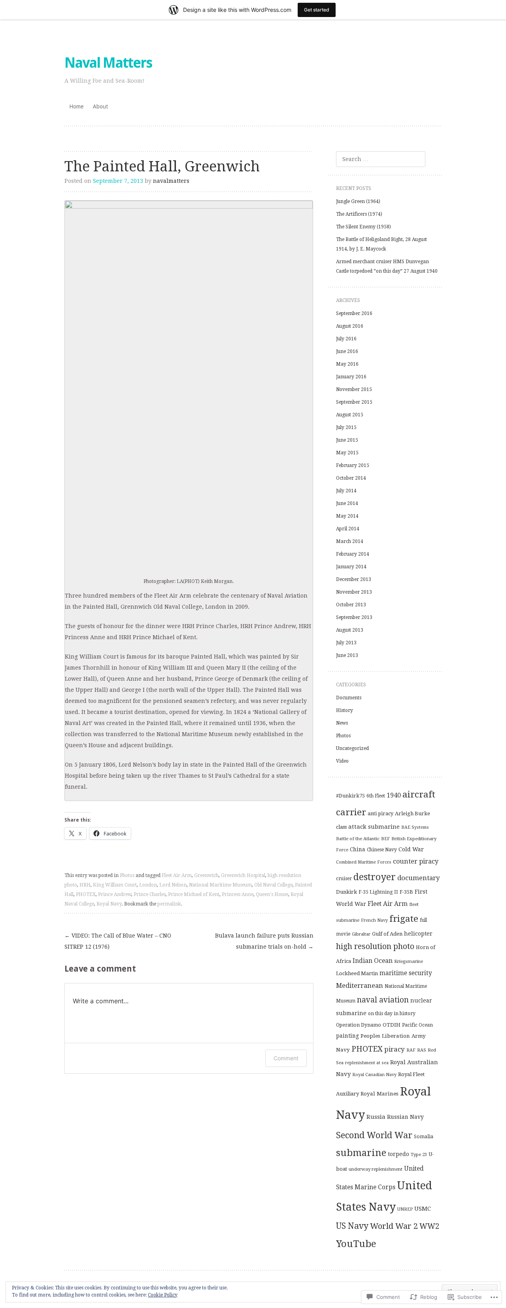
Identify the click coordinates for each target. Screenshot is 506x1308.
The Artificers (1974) (359, 214)
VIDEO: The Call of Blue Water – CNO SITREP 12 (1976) (117, 941)
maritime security (406, 973)
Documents (348, 698)
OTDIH (391, 1025)
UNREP (405, 1209)
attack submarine (374, 826)
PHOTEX (86, 894)
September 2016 (354, 313)
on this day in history (391, 1013)
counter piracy (415, 861)
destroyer (374, 877)
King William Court (115, 885)
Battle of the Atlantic (358, 838)
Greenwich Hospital (243, 875)
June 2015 (347, 440)
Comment (286, 1058)
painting (347, 1036)
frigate (403, 918)
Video (342, 761)
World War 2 (394, 1226)
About (100, 106)
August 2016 (349, 326)
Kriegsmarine (408, 961)
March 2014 (349, 541)
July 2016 (346, 339)
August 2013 (349, 630)
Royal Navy (109, 904)
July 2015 (346, 427)
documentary (418, 878)
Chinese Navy (382, 849)
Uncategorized (352, 748)
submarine (361, 1152)
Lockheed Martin (357, 973)
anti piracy (380, 813)
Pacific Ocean (417, 1025)
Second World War (374, 1135)
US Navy (352, 1226)
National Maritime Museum (220, 885)
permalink (169, 904)
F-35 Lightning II (378, 892)
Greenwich (206, 875)
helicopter (418, 933)
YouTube (356, 1243)
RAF (410, 1050)
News (342, 723)
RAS (421, 1050)
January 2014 (351, 567)
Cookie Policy (162, 1295)
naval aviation (383, 999)
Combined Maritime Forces (363, 862)
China (357, 849)
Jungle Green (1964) (358, 201)
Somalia (423, 1136)
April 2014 (347, 529)
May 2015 (347, 453)
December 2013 (353, 579)
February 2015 (352, 465)
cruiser (344, 878)
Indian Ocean (373, 960)
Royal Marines (379, 1093)
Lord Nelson (173, 885)
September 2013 (354, 617)
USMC (422, 1208)
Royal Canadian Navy (374, 1074)
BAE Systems (415, 827)
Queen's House (272, 894)
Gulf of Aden (387, 934)
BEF (385, 838)
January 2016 (351, 377)
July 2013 (346, 642)
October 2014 (351, 478)
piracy (394, 1049)
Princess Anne (237, 894)
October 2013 (351, 604)
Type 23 (419, 1154)
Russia (375, 1116)
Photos (127, 875)
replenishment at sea (367, 1062)
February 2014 (352, 554)
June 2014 (347, 503)
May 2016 (347, 364)
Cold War (411, 849)
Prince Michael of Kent (193, 894)
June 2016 (347, 351)
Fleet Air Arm (177, 875)
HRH (85, 885)
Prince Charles (150, 894)
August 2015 (349, 415)
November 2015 (354, 389)
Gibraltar (361, 934)
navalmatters (171, 181)
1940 (394, 795)
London (148, 885)
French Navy (374, 920)
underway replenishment (375, 1169)
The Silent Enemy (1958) (363, 227)
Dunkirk (346, 892)
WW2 (429, 1226)
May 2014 (347, 516)
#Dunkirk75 (350, 796)
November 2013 (354, 592)
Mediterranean (359, 985)
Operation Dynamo (358, 1025)
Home (76, 106)
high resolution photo (375, 946)
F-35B (406, 892)
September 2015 (354, 402)
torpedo (398, 1154)
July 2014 (346, 491)
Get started (316, 10)
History (344, 710)
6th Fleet (375, 796)
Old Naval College (273, 885)
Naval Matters (108, 62)
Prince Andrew (114, 894)
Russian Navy (405, 1117)
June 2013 (347, 655)
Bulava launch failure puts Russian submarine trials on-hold (264, 941)
